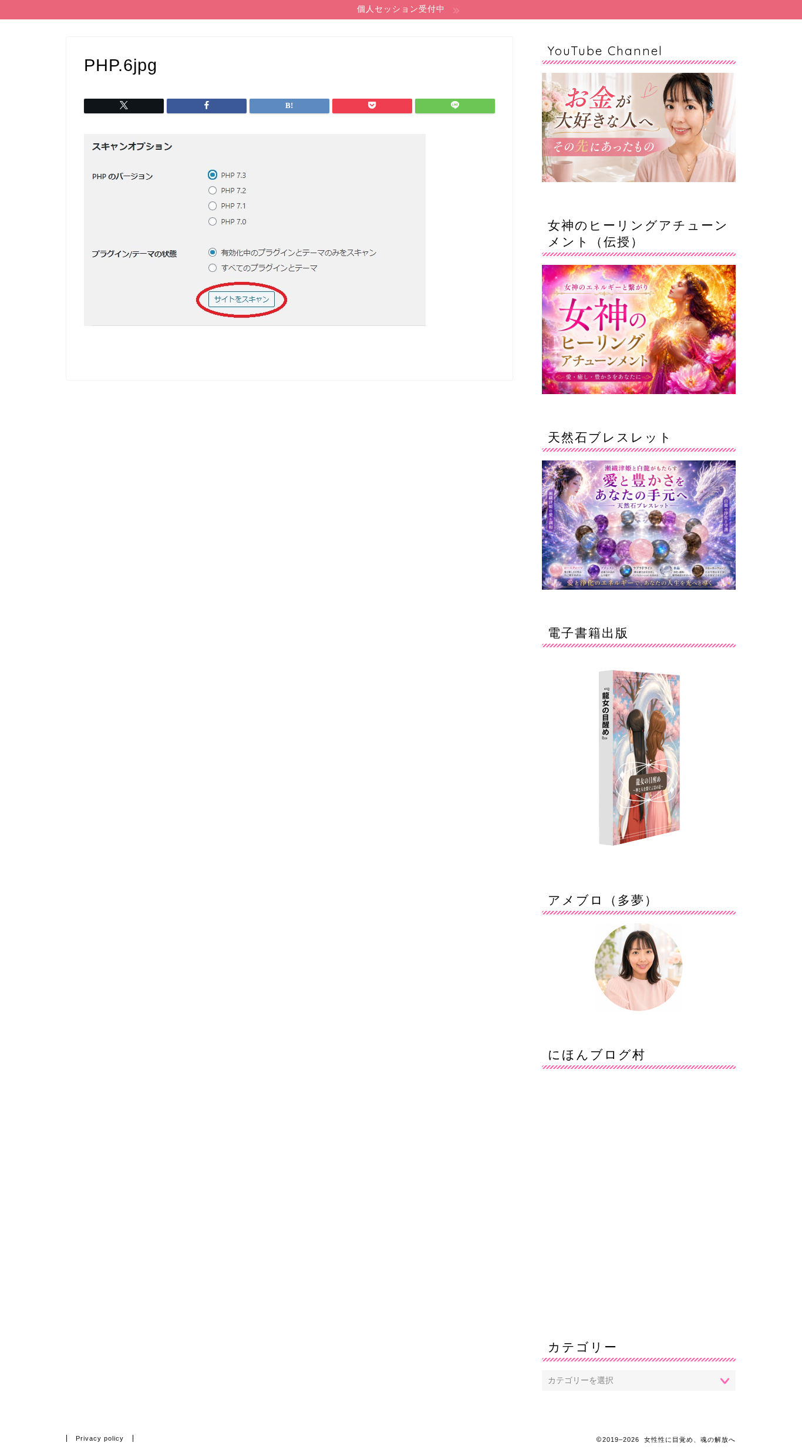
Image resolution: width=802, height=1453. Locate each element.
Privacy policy (100, 1438)
